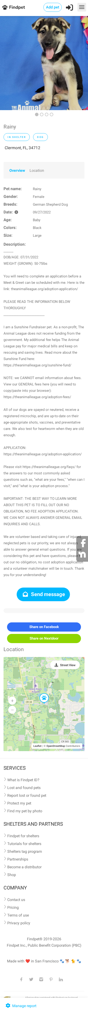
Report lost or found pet (26, 795)
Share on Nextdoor (44, 638)
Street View (68, 665)
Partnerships (17, 859)
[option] (44, 63)
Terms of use (18, 915)
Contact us (16, 899)
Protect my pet (19, 803)
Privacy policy (18, 923)
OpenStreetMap (55, 746)
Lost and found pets (24, 787)
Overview (17, 170)
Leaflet (37, 746)
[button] (40, 693)
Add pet (52, 7)
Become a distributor (24, 867)
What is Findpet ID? (23, 780)
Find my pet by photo (24, 811)
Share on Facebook (44, 627)
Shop (11, 875)
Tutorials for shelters (24, 843)
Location (37, 170)
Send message (47, 594)
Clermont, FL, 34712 (22, 147)
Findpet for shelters (23, 836)
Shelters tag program (24, 851)
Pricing (13, 907)
